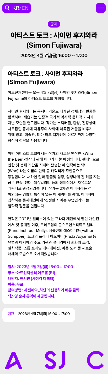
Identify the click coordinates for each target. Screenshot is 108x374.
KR (15, 7)
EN (25, 7)
